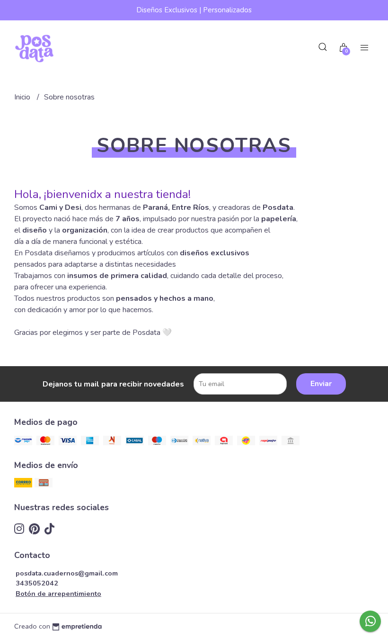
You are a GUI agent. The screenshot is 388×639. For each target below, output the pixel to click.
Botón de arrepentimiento (58, 593)
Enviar (321, 383)
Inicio (23, 97)
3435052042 (37, 583)
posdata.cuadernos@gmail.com (67, 573)
